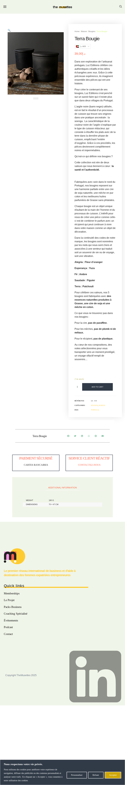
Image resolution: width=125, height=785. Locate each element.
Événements (11, 620)
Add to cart (97, 387)
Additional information (62, 487)
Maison (84, 31)
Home (77, 31)
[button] (35, 98)
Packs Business (12, 606)
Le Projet (9, 600)
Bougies (91, 31)
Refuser (96, 775)
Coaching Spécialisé (15, 613)
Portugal (95, 410)
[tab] (62, 487)
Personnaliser (76, 775)
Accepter (113, 775)
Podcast (8, 627)
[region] (62, 772)
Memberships (12, 593)
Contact (8, 634)
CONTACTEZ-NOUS (89, 465)
